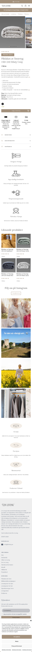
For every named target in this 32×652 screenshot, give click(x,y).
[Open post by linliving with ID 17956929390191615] (16, 343)
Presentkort (4, 572)
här (29, 77)
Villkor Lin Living (5, 560)
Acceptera (17, 637)
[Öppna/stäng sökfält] (22, 6)
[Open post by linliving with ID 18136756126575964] (16, 403)
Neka (16, 641)
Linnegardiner (5, 591)
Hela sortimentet (5, 14)
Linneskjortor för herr (7, 586)
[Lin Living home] (6, 5)
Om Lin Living (4, 562)
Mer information (10, 140)
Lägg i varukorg (16, 110)
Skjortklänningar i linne (7, 588)
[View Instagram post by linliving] (29, 326)
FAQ (2, 555)
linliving (16, 300)
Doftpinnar (4, 593)
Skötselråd (4, 557)
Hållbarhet (4, 569)
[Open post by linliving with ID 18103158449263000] (16, 313)
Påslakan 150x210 (8, 54)
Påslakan (20, 14)
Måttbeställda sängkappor (8, 581)
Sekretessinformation (6, 649)
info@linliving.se (8, 544)
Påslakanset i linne (6, 578)
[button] (31, 620)
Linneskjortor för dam (7, 583)
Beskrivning (8, 134)
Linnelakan (13, 14)
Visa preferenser (17, 646)
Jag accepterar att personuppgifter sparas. (15, 614)
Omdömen (8, 146)
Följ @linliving (16, 293)
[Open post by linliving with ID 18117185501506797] (16, 373)
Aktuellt (3, 567)
